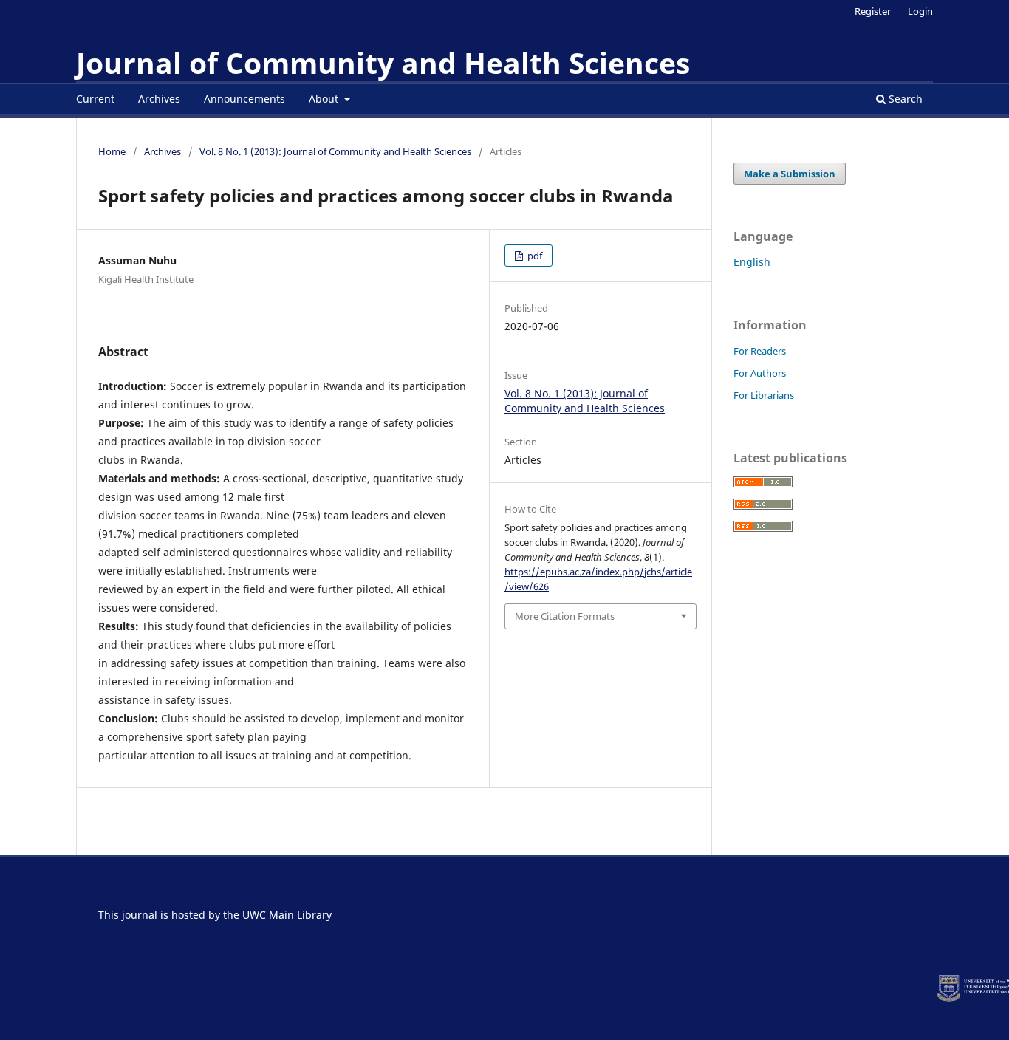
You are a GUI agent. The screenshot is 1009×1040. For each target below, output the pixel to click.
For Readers (759, 351)
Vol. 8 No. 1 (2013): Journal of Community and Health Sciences (335, 151)
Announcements (244, 99)
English (751, 262)
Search (904, 99)
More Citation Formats (565, 616)
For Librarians (763, 395)
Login (920, 11)
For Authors (759, 373)
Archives (159, 99)
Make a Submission (789, 173)
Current (95, 99)
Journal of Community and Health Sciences (383, 62)
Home (112, 151)
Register (873, 11)
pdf (533, 255)
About (325, 99)
